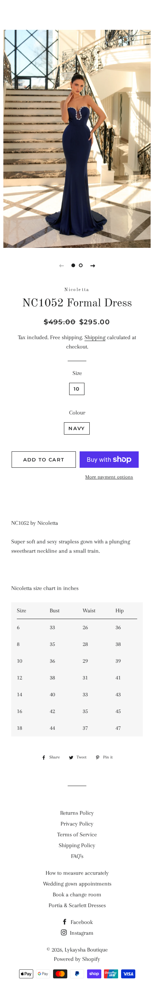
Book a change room (77, 894)
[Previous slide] (61, 265)
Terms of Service (77, 834)
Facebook (81, 922)
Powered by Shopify (77, 959)
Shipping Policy (77, 845)
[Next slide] (92, 265)
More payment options (109, 477)
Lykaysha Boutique (77, 15)
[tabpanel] (77, 138)
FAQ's (77, 856)
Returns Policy (77, 813)
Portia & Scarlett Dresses (77, 905)
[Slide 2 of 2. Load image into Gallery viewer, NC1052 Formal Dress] (80, 265)
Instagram (80, 933)
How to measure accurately (77, 873)
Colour (77, 412)
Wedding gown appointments (77, 883)
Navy (76, 428)
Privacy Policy (77, 823)
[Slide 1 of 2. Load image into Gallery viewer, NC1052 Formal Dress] (73, 265)
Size (77, 373)
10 (77, 389)
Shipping (94, 337)
